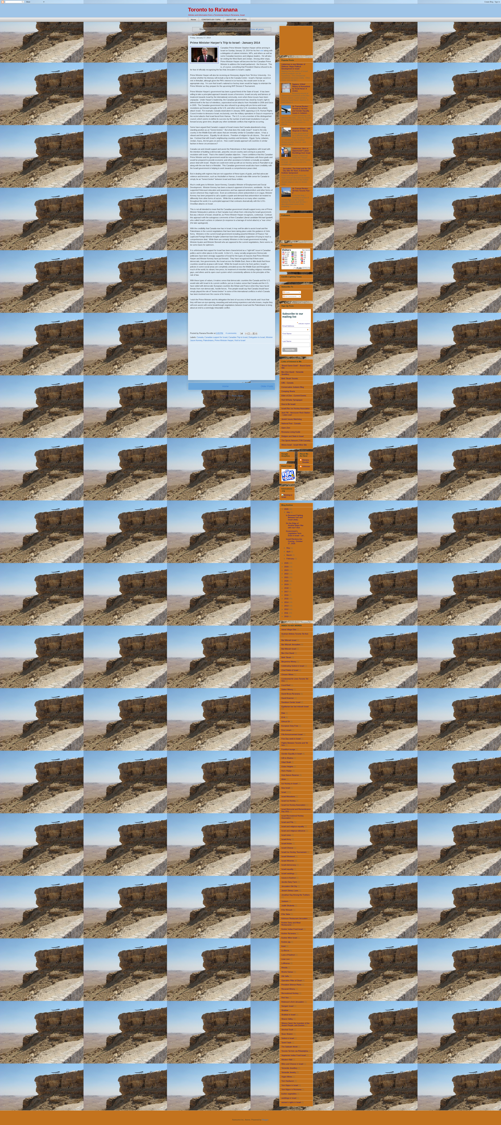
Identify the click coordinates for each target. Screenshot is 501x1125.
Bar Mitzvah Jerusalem (290, 644)
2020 (286, 581)
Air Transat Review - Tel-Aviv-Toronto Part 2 (300, 190)
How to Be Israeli (288, 404)
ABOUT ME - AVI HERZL (236, 20)
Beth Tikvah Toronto (289, 378)
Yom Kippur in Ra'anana (291, 1089)
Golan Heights (287, 766)
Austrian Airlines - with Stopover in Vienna (301, 129)
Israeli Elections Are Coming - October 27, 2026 (294, 541)
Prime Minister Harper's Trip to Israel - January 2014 (225, 42)
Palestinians (208, 340)
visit (261, 50)
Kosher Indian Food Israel (292, 929)
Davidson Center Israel (290, 702)
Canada (200, 337)
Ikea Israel (285, 788)
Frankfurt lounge (288, 749)
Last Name (286, 341)
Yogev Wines (286, 1077)
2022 (286, 574)
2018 (286, 588)
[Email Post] (241, 333)
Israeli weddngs (287, 873)
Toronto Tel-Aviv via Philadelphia (294, 1051)
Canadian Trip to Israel (237, 337)
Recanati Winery (288, 989)
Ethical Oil (285, 721)
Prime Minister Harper (224, 340)
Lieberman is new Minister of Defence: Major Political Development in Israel (293, 66)
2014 (286, 602)
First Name (286, 333)
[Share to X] (251, 333)
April (289, 552)
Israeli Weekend (288, 856)
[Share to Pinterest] (256, 333)
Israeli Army (286, 839)
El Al (283, 717)
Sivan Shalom (287, 1034)
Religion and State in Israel (292, 436)
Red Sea (285, 997)
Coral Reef (285, 685)
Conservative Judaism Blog (292, 387)
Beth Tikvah (286, 657)
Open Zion (285, 428)
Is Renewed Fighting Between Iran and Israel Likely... (294, 517)
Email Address (295, 326)
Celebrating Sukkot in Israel (292, 666)
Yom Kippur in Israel (289, 1085)
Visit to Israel (239, 340)
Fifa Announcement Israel (292, 734)
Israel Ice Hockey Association (293, 805)
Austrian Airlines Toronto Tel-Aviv (294, 634)
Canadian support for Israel (215, 337)
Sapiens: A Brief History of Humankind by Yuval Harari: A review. (301, 87)
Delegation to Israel (257, 337)
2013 (286, 606)
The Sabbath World (289, 1047)
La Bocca (285, 950)
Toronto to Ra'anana (213, 10)
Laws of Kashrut (288, 955)
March (289, 555)
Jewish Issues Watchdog (291, 419)
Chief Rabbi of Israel (289, 670)
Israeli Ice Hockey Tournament (293, 852)
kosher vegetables (289, 1094)
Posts (287, 292)
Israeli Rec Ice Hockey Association (295, 408)
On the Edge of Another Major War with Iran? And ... (294, 525)
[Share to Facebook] (253, 333)
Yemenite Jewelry (288, 1072)
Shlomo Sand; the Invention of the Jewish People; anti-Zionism (295, 1024)
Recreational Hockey (290, 993)
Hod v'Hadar (286, 771)
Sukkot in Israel (287, 1038)
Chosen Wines (287, 674)
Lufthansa (285, 963)
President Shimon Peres (291, 985)
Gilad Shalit (286, 762)
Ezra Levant (286, 730)
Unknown (306, 466)
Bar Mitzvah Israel (288, 640)
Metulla (284, 968)
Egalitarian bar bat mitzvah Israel (295, 706)
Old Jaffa (285, 976)
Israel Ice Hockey (288, 801)
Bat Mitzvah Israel (288, 649)
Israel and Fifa (287, 822)
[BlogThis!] (248, 333)
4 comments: (231, 333)
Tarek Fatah (286, 1042)
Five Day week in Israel (291, 739)
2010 (286, 616)
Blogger (265, 1120)
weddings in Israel (288, 1098)
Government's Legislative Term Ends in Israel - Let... (295, 533)
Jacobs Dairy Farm (289, 882)
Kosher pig (285, 942)
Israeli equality (287, 869)
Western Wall (286, 1060)
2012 (286, 609)
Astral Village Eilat (288, 629)
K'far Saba (285, 914)
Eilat (283, 713)
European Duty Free (289, 726)
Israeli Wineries (287, 861)
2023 (286, 570)
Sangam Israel (287, 1006)
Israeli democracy (288, 865)
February (291, 559)
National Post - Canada (291, 423)
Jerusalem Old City (289, 886)
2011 (286, 613)
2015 (286, 599)
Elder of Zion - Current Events (293, 396)
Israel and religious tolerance (293, 831)
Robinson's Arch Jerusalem (292, 1002)
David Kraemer (287, 698)
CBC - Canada (287, 383)
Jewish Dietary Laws (289, 890)
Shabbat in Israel (288, 1015)
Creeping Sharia (288, 391)
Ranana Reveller (305, 461)
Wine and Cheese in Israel (292, 1064)
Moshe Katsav (287, 972)
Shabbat (284, 1010)
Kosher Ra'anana (288, 933)
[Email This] (246, 333)
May (289, 548)
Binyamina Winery (288, 662)
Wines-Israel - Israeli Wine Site (294, 445)
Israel (283, 792)
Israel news (286, 835)
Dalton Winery (287, 689)
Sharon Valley (287, 1019)
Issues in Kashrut (288, 878)
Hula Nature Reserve (290, 775)
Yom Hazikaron (287, 1081)
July (288, 512)
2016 (286, 595)
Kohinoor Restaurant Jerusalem (294, 918)
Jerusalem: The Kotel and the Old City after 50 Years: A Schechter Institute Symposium (296, 170)
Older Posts (267, 386)
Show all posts (257, 29)
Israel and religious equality (292, 826)
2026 (286, 509)
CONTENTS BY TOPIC (211, 20)
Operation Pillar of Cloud (291, 980)
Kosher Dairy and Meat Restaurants (290, 924)
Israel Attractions (288, 796)
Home (193, 20)
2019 (286, 584)
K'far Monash (286, 910)
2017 (286, 592)
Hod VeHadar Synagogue (291, 400)
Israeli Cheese (287, 848)
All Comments (290, 296)
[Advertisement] (231, 361)
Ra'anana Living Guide (290, 432)
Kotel (283, 946)
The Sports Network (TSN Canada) (295, 440)
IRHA (283, 779)
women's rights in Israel (291, 1102)
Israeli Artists (286, 843)
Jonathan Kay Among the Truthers (295, 895)
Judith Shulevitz (287, 905)
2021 (286, 577)
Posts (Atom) (237, 396)
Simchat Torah (287, 1030)
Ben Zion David (287, 653)
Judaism (284, 901)
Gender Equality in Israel (291, 754)
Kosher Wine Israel (289, 938)
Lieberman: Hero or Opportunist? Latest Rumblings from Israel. (301, 150)
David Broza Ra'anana (290, 694)
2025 (286, 563)
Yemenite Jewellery (289, 1068)
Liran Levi (285, 959)
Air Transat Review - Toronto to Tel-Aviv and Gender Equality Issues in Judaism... (300, 109)
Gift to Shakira (287, 758)
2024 (286, 567)
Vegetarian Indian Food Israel (293, 1055)
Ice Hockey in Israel (289, 783)
